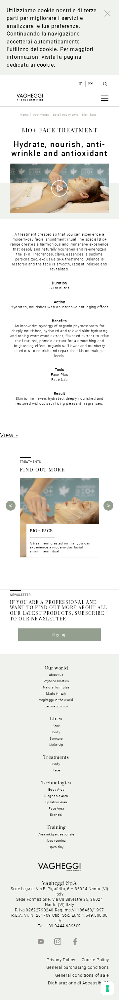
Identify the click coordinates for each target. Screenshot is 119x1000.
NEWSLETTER (20, 595)
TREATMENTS (31, 462)
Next (108, 505)
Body (56, 764)
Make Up (56, 745)
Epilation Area (56, 802)
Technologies (56, 783)
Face (56, 770)
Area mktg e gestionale (56, 834)
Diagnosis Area (56, 796)
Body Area (56, 789)
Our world (56, 668)
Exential (56, 815)
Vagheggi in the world (56, 700)
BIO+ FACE (41, 530)
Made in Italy (56, 693)
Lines (56, 719)
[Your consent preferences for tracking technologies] (107, 988)
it (81, 83)
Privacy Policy (61, 959)
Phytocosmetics (56, 681)
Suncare (56, 738)
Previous (10, 505)
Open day (56, 847)
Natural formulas (56, 687)
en (90, 83)
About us (56, 675)
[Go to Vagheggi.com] (29, 97)
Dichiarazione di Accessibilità (78, 982)
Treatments (56, 757)
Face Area (56, 808)
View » (9, 435)
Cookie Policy (95, 959)
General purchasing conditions (77, 967)
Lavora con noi (56, 706)
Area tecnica (56, 840)
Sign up (59, 634)
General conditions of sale (82, 975)
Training (56, 827)
